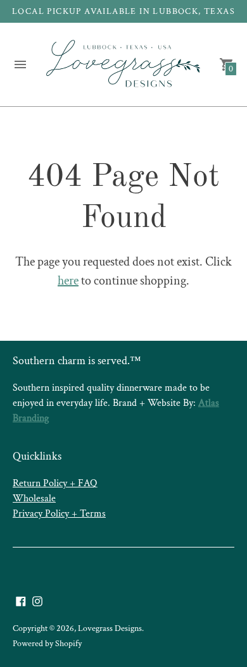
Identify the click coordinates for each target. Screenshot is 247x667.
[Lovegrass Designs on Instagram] (37, 599)
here (68, 280)
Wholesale (34, 498)
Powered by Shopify (47, 643)
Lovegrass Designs (110, 628)
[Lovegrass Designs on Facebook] (21, 599)
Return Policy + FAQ (55, 483)
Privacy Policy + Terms (59, 513)
